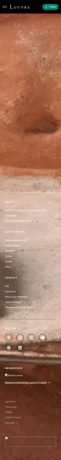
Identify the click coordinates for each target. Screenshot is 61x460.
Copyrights (9, 423)
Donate (8, 261)
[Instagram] (20, 337)
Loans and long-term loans (18, 221)
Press (7, 266)
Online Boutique (12, 245)
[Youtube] (42, 337)
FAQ (7, 286)
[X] (31, 337)
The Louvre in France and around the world (25, 210)
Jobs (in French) (13, 302)
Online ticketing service (16, 240)
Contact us (10, 291)
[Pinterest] (9, 347)
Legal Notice (10, 401)
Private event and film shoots (19, 307)
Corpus (8, 256)
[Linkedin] (20, 347)
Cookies (8, 412)
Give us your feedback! (16, 296)
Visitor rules (10, 215)
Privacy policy (11, 407)
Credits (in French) (12, 417)
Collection (10, 251)
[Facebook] (9, 337)
